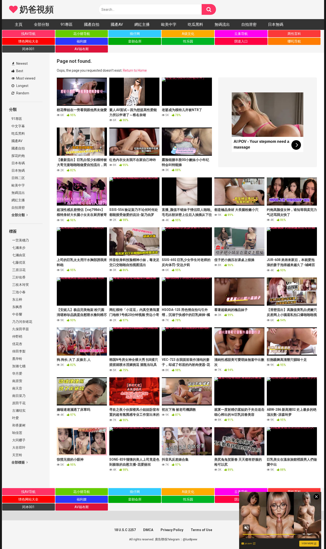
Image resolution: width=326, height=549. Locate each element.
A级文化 (188, 34)
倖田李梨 (18, 351)
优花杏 (16, 344)
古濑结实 (18, 410)
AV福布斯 (81, 49)
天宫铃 (16, 455)
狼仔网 (135, 34)
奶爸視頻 (35, 10)
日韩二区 (18, 178)
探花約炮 (18, 156)
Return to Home (135, 70)
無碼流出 (222, 24)
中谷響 (16, 314)
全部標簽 (18, 462)
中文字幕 (18, 126)
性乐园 (188, 41)
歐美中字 (168, 24)
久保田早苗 (20, 329)
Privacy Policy (172, 530)
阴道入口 (241, 41)
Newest (22, 63)
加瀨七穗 (18, 366)
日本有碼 (18, 163)
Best (19, 71)
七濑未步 (18, 248)
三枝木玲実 (20, 285)
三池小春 (18, 292)
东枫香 (16, 307)
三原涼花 (18, 270)
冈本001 (28, 49)
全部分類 (41, 24)
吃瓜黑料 (195, 24)
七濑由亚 (18, 255)
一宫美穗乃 (20, 240)
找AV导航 (28, 34)
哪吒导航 (294, 41)
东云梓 (16, 299)
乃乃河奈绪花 (21, 322)
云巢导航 (241, 34)
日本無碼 (275, 24)
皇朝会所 (135, 41)
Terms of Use (201, 530)
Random (22, 93)
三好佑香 (18, 277)
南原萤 (16, 381)
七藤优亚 (18, 262)
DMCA (148, 530)
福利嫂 (82, 41)
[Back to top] (310, 534)
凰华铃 (16, 359)
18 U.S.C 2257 (125, 530)
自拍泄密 (249, 24)
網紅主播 (142, 24)
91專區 (67, 24)
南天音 (16, 388)
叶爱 (15, 418)
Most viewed (25, 78)
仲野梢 (16, 336)
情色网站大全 (28, 41)
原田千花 (18, 403)
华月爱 (16, 373)
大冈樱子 (18, 440)
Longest (22, 86)
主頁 (18, 24)
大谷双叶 (18, 447)
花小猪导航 (81, 34)
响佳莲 (16, 433)
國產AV (117, 24)
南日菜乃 (18, 396)
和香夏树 (18, 425)
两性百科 (294, 34)
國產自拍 (91, 24)
